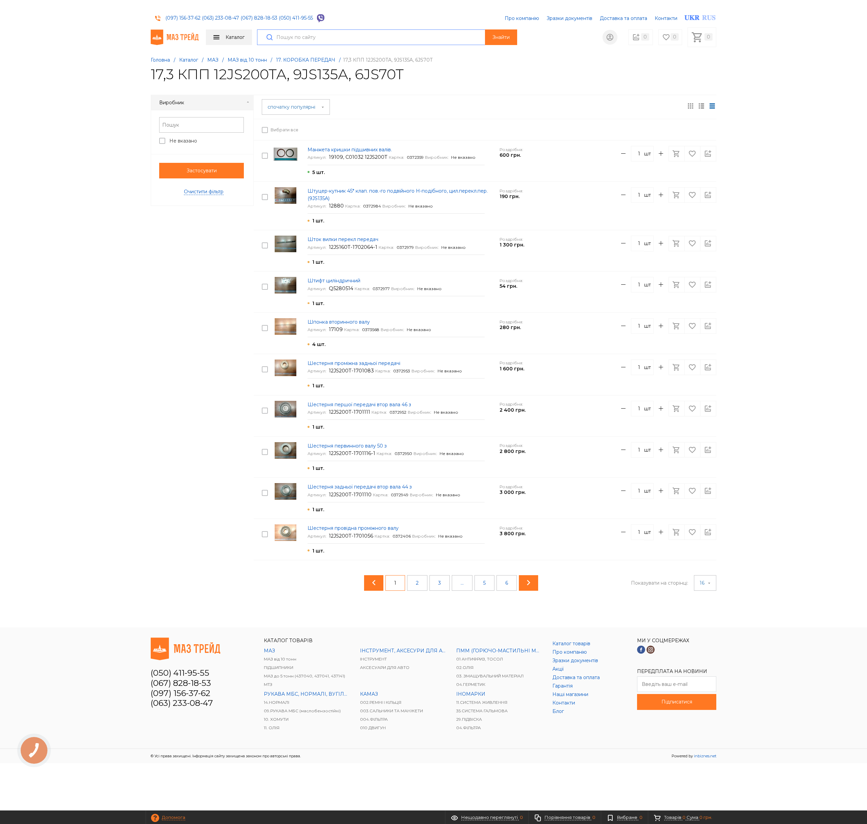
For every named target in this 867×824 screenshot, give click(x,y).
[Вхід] (609, 37)
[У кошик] (677, 129)
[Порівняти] (708, 129)
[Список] (712, 106)
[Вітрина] (690, 106)
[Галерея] (701, 106)
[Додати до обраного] (693, 129)
